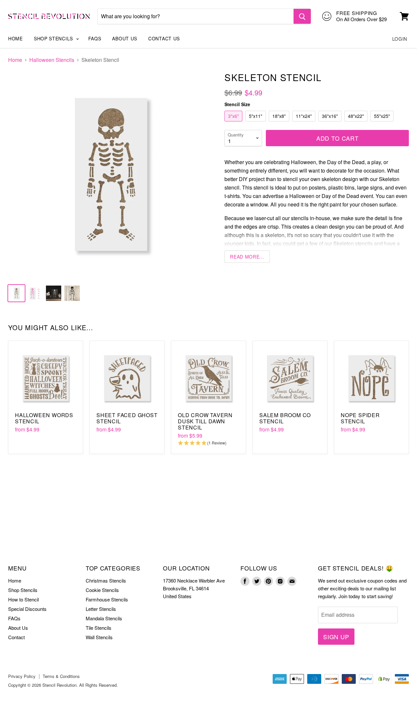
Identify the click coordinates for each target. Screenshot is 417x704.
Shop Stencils (54, 38)
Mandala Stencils (104, 618)
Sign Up (336, 636)
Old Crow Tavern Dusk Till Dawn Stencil (205, 421)
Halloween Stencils (51, 60)
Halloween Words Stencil (44, 418)
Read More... (247, 256)
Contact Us (164, 38)
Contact (16, 637)
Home (15, 38)
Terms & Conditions (61, 676)
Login (400, 38)
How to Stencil (23, 599)
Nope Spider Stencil (360, 418)
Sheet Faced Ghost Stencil (127, 418)
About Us (124, 38)
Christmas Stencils (106, 580)
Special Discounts (27, 608)
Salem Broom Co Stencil (285, 418)
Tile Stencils (98, 627)
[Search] (302, 16)
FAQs (94, 38)
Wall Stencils (99, 637)
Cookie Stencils (102, 589)
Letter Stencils (101, 608)
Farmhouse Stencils (107, 599)
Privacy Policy (22, 676)
